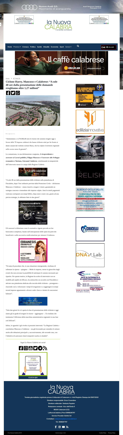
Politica (33, 47)
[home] (58, 24)
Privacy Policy (111, 433)
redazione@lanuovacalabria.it (65, 419)
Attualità (46, 47)
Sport (62, 47)
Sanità (39, 47)
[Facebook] (56, 427)
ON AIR (111, 47)
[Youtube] (63, 427)
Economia (54, 47)
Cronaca (25, 47)
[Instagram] (60, 427)
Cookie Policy (102, 433)
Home (10, 47)
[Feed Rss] (67, 427)
